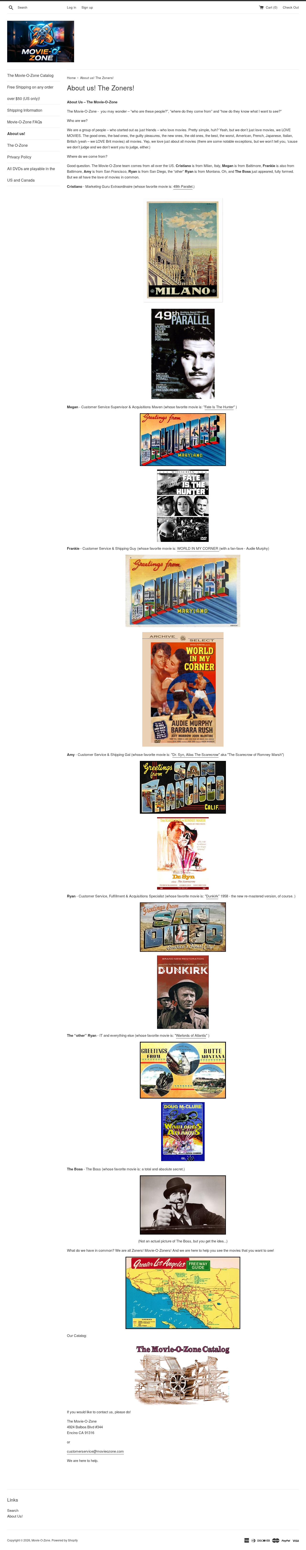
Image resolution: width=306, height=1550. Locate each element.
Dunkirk (212, 895)
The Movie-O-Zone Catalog (30, 75)
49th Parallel (182, 186)
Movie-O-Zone (41, 1540)
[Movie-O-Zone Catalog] (183, 1373)
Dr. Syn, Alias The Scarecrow (195, 754)
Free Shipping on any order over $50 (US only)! (30, 92)
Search (12, 1510)
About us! (16, 133)
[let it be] (183, 745)
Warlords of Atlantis (191, 1035)
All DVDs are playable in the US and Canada (31, 174)
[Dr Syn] (183, 853)
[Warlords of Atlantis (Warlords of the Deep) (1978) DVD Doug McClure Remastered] (183, 1159)
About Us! (15, 1516)
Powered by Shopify (65, 1540)
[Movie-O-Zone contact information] (183, 1293)
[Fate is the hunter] (183, 506)
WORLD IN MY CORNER (198, 548)
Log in (71, 7)
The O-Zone (17, 145)
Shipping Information (24, 110)
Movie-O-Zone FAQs (24, 122)
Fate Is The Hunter (219, 406)
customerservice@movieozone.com (95, 1451)
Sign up (87, 7)
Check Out (291, 7)
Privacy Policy (19, 157)
